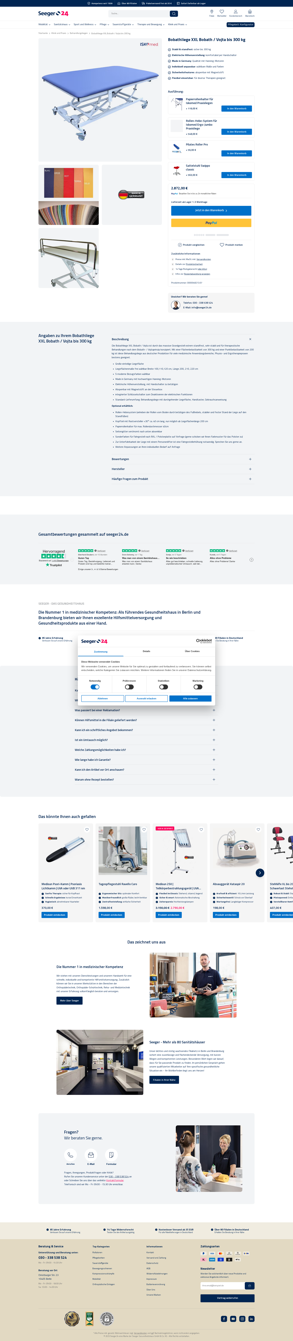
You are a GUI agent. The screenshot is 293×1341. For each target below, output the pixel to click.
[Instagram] (242, 1319)
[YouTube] (233, 1319)
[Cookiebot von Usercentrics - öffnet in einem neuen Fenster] (198, 641)
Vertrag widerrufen (227, 1298)
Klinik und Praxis (58, 33)
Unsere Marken (153, 1295)
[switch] (129, 687)
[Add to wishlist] (87, 829)
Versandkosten (204, 259)
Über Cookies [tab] (192, 651)
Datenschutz (152, 1263)
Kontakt (150, 1252)
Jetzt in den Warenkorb (209, 210)
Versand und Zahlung (156, 1258)
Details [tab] (146, 651)
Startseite (43, 33)
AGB (148, 1268)
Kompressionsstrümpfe (103, 1274)
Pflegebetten (98, 1258)
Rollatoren (97, 1252)
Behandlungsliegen (79, 33)
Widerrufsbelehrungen (157, 1274)
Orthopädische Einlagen (103, 1284)
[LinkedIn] (251, 1319)
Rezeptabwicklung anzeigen (197, 274)
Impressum (151, 1279)
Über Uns (150, 1290)
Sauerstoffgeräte (100, 1263)
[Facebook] (224, 1319)
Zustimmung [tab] (101, 652)
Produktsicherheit (194, 264)
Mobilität (96, 1279)
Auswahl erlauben (146, 698)
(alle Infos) (202, 269)
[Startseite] (53, 13)
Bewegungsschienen (102, 1268)
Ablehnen (103, 698)
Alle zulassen (190, 698)
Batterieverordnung (155, 1284)
